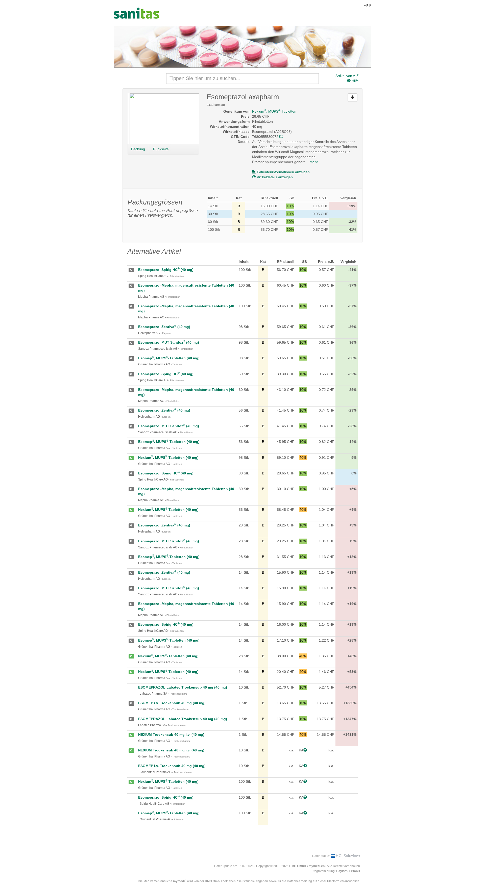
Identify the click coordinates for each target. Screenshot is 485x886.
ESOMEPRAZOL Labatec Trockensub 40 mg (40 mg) (182, 687)
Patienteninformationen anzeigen (283, 172)
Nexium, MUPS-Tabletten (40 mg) (168, 457)
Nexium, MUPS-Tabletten (274, 111)
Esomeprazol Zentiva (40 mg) (164, 327)
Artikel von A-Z (347, 76)
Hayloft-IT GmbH (348, 871)
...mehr (312, 162)
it (370, 5)
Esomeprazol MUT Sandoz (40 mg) (168, 342)
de (364, 5)
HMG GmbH (297, 866)
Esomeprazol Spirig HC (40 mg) (165, 270)
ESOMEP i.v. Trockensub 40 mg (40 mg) (172, 703)
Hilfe (355, 81)
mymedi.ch (317, 866)
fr (368, 5)
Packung (138, 149)
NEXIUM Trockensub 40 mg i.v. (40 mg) (171, 734)
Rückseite (161, 149)
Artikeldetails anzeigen (275, 177)
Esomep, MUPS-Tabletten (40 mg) (169, 358)
